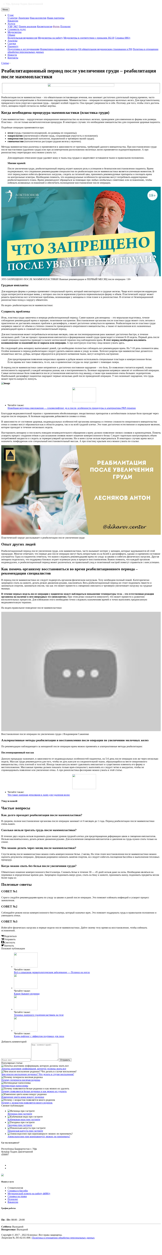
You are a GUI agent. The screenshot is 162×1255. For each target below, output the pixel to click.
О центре (13, 18)
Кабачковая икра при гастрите (24, 1119)
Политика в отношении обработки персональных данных (63, 1237)
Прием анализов (27, 26)
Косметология (44, 26)
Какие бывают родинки (27, 993)
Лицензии (23, 18)
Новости (12, 55)
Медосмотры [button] (15, 32)
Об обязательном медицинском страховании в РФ (105, 49)
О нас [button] (11, 15)
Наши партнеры (55, 18)
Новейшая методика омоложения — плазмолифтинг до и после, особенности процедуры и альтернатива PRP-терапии (72, 408)
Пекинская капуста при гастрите (25, 1130)
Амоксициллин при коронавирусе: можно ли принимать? (39, 1136)
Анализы (12, 40)
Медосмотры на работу (50, 37)
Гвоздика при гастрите (20, 1125)
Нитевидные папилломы (14, 1085)
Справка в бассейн (18, 1190)
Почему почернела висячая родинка (20, 1080)
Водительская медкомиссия (22, 37)
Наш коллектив (38, 18)
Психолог (65, 26)
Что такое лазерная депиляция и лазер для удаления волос (39, 795)
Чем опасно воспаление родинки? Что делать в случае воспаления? (37, 1074)
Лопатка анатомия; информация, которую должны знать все (33, 1068)
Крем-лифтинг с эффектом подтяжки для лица (39, 1036)
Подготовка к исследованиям (23, 49)
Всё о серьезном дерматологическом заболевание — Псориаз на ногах (52, 972)
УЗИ (10, 26)
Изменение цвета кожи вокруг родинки (22, 1097)
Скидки (12, 43)
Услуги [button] (11, 23)
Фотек (56, 26)
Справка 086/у (122, 37)
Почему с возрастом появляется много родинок (27, 1102)
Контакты (13, 57)
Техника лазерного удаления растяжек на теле (39, 1015)
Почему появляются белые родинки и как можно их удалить (34, 1091)
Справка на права (17, 1196)
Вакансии (13, 20)
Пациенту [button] (13, 46)
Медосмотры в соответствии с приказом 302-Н (88, 37)
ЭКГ (15, 26)
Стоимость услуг (17, 29)
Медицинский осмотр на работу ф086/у (29, 1193)
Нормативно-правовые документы (59, 49)
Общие (11, 35)
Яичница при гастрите (20, 1113)
